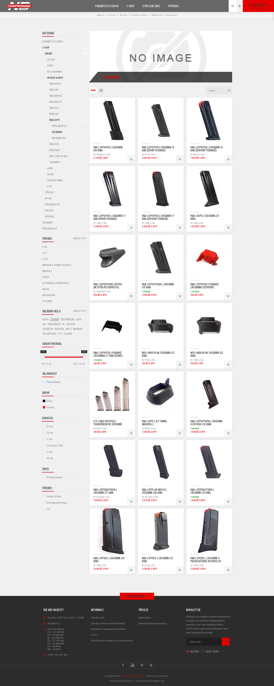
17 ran (49, 439)
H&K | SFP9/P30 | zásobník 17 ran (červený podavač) (158, 217)
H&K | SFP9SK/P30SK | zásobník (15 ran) (202, 491)
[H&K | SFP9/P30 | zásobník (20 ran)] (112, 120)
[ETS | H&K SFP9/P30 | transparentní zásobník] (112, 394)
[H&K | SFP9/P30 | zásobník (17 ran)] (112, 189)
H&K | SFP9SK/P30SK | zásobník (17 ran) (105, 491)
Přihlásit (242, 3)
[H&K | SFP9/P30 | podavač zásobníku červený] (209, 257)
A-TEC (45, 259)
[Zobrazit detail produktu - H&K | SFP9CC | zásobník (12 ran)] (161, 531)
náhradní (77, 328)
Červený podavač (54, 477)
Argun (45, 289)
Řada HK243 (55, 83)
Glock (50, 174)
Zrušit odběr (212, 651)
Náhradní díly (59, 138)
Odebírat (194, 651)
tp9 (60, 333)
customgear (67, 319)
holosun (70, 324)
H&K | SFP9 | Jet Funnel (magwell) (154, 422)
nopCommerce (127, 681)
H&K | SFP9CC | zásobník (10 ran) (108, 559)
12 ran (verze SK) (54, 445)
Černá (49, 401)
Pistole (51, 59)
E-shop (45, 47)
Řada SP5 (54, 107)
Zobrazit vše (79, 238)
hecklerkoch (54, 324)
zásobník (67, 333)
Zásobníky (57, 132)
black (46, 319)
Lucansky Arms (55, 180)
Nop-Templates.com (155, 681)
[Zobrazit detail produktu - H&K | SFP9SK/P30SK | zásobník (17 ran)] (112, 463)
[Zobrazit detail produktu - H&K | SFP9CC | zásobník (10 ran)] (112, 531)
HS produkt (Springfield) (55, 283)
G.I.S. (44, 253)
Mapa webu (144, 617)
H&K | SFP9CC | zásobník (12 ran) (157, 559)
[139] (43, 357)
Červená (50, 407)
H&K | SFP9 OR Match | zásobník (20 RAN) (154, 491)
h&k (44, 324)
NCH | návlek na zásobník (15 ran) (206, 354)
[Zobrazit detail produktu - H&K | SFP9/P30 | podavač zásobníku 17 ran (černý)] (112, 326)
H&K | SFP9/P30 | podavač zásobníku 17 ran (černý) (107, 354)
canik (54, 319)
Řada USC (54, 113)
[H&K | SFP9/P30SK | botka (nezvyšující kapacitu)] (112, 257)
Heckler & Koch (55, 77)
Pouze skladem (54, 382)
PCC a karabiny (54, 71)
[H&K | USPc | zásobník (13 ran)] (209, 189)
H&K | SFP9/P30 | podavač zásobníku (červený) (204, 285)
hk (63, 324)
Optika (48, 198)
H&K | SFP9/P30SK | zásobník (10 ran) (158, 285)
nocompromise (49, 333)
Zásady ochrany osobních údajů (108, 623)
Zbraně (48, 53)
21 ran (49, 451)
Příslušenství (59, 126)
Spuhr (45, 277)
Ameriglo (47, 271)
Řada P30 (54, 144)
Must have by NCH (58, 156)
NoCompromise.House (57, 502)
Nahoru (100, 15)
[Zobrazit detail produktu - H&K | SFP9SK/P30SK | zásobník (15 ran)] (209, 463)
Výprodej (49, 216)
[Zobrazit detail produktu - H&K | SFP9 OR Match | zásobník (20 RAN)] (161, 463)
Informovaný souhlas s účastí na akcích (112, 640)
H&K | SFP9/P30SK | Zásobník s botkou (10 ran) (206, 422)
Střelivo (49, 192)
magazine (59, 328)
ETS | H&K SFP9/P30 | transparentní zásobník (107, 422)
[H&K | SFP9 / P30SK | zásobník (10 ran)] (161, 257)
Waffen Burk (48, 295)
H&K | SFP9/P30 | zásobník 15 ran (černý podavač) (158, 148)
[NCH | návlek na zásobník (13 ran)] (161, 326)
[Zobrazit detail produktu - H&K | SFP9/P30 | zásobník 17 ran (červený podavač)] (161, 189)
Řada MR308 (55, 95)
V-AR (49, 186)
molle (69, 328)
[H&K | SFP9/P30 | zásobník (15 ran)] (209, 120)
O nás (94, 634)
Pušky (50, 65)
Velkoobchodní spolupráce (152, 623)
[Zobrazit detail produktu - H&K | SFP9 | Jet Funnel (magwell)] (161, 394)
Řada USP (54, 89)
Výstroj (49, 210)
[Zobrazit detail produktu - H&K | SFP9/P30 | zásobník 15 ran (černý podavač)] (161, 120)
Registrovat (242, 9)
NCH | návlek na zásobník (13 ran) (158, 354)
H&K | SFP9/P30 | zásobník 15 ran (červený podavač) (206, 148)
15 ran (49, 426)
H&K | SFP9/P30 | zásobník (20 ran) (108, 148)
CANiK (50, 168)
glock (79, 319)
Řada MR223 (55, 101)
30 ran (50, 458)
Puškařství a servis (52, 41)
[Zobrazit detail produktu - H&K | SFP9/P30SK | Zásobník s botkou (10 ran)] (209, 394)
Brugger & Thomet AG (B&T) (56, 265)
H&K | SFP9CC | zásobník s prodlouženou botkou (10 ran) (205, 561)
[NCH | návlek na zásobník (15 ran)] (209, 326)
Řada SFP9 (54, 120)
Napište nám (97, 617)
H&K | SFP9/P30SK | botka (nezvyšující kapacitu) (107, 285)
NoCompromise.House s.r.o (133, 676)
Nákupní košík (258, 6)
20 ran (50, 432)
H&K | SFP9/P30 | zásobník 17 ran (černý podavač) (109, 217)
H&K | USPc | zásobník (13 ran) (204, 217)
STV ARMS (47, 301)
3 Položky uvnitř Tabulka (93, 90)
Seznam (101, 90)
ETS (48, 509)
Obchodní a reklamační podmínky (108, 629)
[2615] (84, 357)
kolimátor (48, 328)
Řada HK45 (54, 150)
